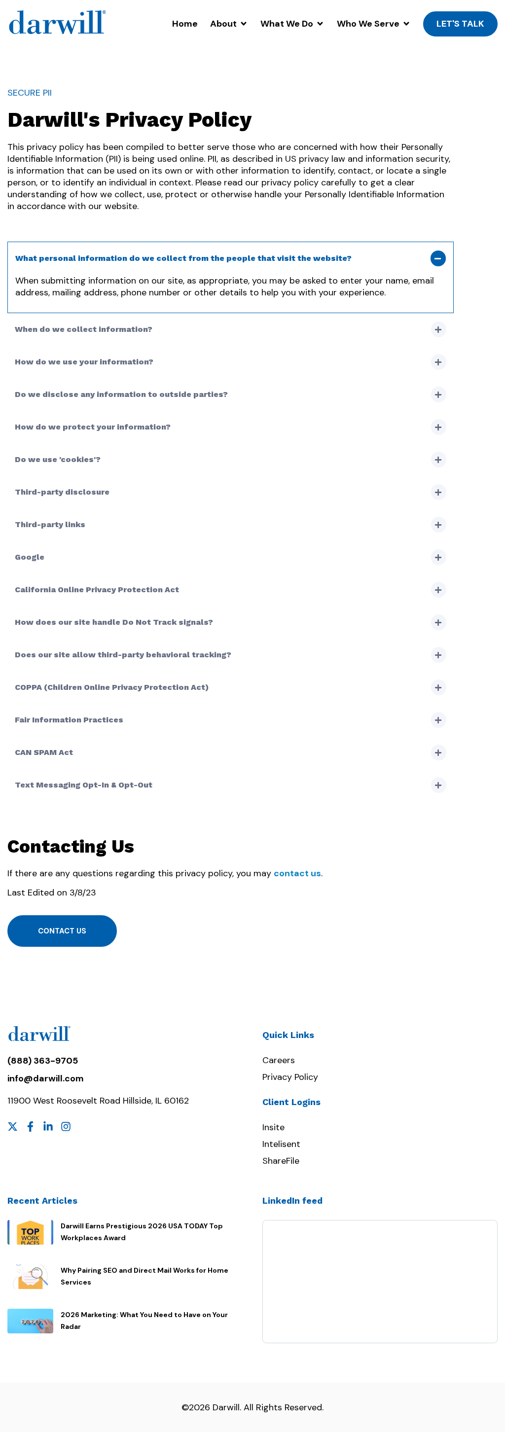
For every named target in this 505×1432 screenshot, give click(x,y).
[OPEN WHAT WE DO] (320, 24)
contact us (297, 873)
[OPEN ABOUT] (243, 24)
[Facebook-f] (30, 1126)
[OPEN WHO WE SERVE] (406, 24)
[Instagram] (66, 1126)
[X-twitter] (12, 1126)
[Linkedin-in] (48, 1126)
